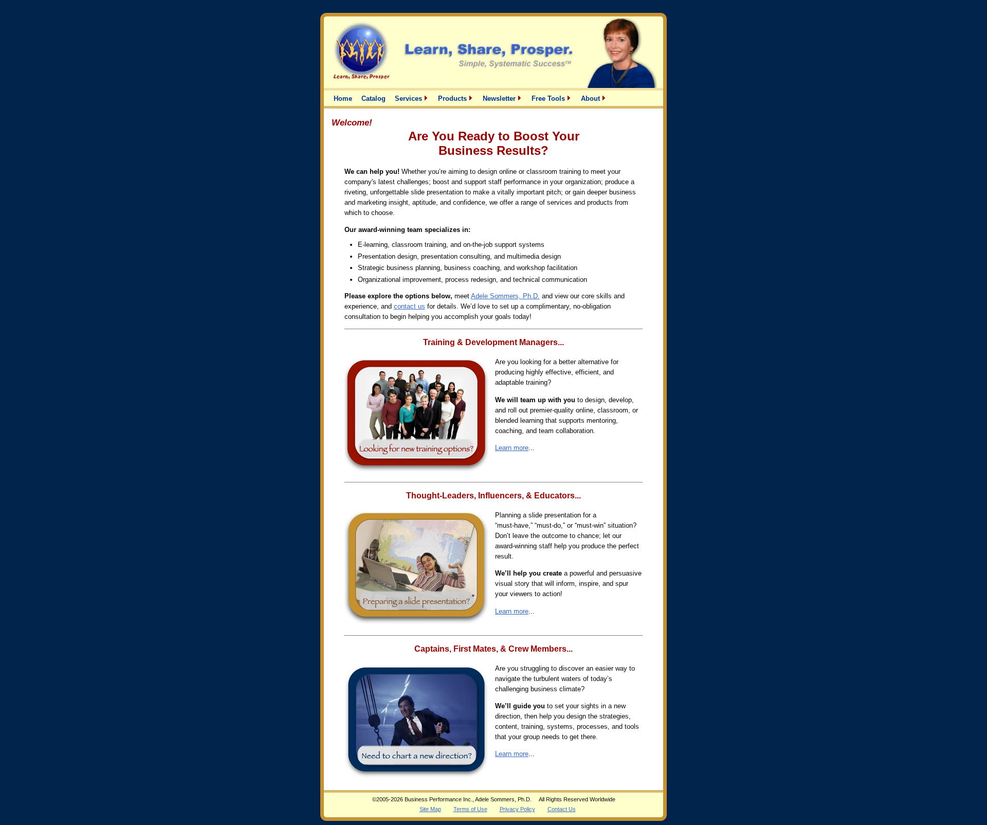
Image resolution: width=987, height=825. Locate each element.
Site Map (430, 809)
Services (409, 98)
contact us (409, 306)
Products (453, 98)
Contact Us (561, 809)
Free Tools (549, 98)
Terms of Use (470, 809)
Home (343, 98)
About (591, 98)
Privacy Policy (517, 809)
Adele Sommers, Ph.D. (505, 296)
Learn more (511, 448)
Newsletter (500, 98)
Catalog (373, 98)
